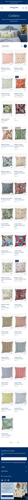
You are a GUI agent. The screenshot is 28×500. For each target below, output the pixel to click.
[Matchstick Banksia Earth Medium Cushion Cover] (20, 161)
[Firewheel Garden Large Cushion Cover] (7, 423)
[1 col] (21, 46)
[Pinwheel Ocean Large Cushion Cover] (20, 347)
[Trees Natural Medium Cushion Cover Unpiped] (7, 294)
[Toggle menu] (1, 7)
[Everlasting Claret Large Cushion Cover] (20, 188)
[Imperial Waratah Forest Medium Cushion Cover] (20, 134)
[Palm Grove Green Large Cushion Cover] (7, 398)
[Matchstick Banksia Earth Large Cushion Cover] (20, 213)
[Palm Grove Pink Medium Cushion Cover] (7, 58)
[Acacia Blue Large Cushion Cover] (7, 372)
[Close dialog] (26, 483)
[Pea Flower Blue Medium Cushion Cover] (7, 83)
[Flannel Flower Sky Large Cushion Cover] (7, 240)
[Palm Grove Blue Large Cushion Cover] (20, 398)
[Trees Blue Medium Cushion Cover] (7, 109)
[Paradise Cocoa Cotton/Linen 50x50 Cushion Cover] (20, 109)
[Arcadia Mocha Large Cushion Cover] (20, 294)
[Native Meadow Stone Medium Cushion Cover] (20, 267)
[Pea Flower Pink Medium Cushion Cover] (20, 58)
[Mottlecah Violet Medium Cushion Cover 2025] (7, 188)
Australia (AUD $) (7, 476)
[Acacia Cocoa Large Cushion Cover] (20, 321)
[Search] (23, 7)
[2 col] (25, 46)
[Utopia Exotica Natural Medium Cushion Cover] (7, 134)
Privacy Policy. (23, 462)
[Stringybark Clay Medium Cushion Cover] (20, 83)
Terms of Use (16, 462)
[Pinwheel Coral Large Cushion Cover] (20, 372)
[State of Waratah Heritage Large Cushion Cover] (20, 240)
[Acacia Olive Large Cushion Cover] (7, 321)
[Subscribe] (25, 458)
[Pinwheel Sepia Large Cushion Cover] (7, 347)
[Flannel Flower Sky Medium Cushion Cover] (7, 161)
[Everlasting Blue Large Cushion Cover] (7, 213)
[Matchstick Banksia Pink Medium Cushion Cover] (7, 267)
